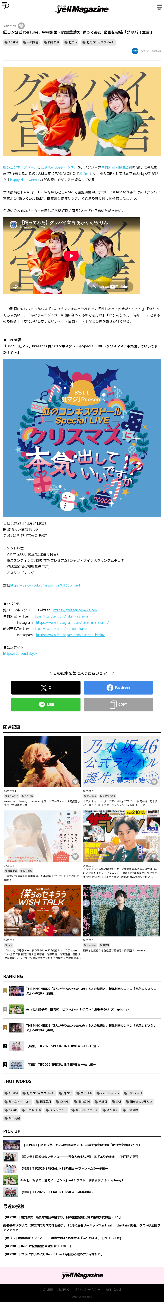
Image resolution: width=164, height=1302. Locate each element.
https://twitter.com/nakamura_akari (61, 616)
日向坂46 (27, 870)
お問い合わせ (113, 1289)
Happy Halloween (23, 179)
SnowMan (91, 945)
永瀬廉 (103, 1102)
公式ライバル (108, 796)
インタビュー (58, 1110)
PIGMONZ (13, 796)
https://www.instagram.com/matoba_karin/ (70, 634)
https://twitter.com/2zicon (75, 610)
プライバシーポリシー (87, 1289)
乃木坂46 (91, 796)
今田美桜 (14, 1118)
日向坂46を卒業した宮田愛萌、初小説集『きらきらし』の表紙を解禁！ (41, 878)
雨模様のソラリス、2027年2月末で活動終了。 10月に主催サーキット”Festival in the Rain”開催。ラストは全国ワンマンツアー (81, 1227)
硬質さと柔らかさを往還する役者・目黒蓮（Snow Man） (116, 950)
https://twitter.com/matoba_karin (60, 628)
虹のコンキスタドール (100, 42)
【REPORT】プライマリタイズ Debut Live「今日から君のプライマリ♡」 (53, 1254)
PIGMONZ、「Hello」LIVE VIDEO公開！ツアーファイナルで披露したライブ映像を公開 (42, 803)
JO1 (10, 945)
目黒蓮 (106, 945)
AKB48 (13, 1110)
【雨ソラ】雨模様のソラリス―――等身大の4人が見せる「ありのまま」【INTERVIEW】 (63, 1238)
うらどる (28, 796)
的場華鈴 (53, 42)
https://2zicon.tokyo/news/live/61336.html (45, 585)
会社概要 (48, 1289)
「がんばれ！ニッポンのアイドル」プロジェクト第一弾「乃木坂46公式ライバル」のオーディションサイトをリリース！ (120, 803)
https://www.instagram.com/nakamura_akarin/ (72, 622)
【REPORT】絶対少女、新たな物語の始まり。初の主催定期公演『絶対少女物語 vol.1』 (62, 1217)
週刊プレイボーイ (87, 1110)
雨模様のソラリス (141, 1102)
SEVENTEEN (33, 1110)
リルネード (135, 1093)
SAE (118, 1102)
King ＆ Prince (110, 1093)
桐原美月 (45, 1102)
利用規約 (64, 1289)
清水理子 (112, 1110)
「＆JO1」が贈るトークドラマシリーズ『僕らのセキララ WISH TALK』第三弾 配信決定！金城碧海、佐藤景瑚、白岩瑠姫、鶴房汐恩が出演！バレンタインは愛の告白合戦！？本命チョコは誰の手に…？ (42, 954)
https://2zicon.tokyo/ (20, 653)
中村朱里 (32, 42)
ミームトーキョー (20, 1102)
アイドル (86, 1093)
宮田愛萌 (12, 870)
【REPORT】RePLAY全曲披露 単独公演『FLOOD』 (38, 1246)
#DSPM (13, 42)
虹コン (73, 42)
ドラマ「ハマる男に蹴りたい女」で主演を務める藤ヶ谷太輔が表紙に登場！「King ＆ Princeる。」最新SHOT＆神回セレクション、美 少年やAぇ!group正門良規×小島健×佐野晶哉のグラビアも (121, 873)
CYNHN (64, 1102)
